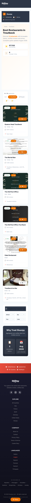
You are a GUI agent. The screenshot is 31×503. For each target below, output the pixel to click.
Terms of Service (15, 440)
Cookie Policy (15, 443)
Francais (15, 463)
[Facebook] (11, 392)
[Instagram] (15, 392)
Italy (15, 406)
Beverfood (4, 485)
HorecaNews (22, 482)
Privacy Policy (15, 437)
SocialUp (27, 485)
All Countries (15, 403)
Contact (15, 434)
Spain (15, 411)
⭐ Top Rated (12, 97)
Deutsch (15, 466)
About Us (15, 431)
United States (15, 417)
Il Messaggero (14, 482)
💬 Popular (22, 97)
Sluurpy (15, 420)
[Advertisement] (15, 72)
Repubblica (6, 482)
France (15, 409)
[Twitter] (19, 392)
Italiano (15, 454)
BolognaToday (12, 485)
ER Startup (20, 485)
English (15, 457)
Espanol (15, 460)
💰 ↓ (12, 100)
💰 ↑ (7, 100)
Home (5, 26)
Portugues (15, 469)
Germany (15, 414)
